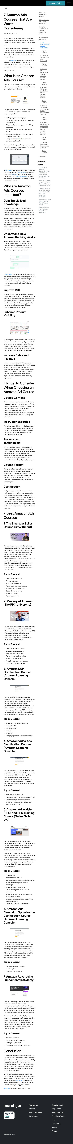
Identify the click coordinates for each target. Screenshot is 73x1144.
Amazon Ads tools (16, 139)
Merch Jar (13, 60)
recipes (14, 174)
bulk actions (22, 172)
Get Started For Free (55, 3)
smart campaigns (21, 176)
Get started (7, 1088)
